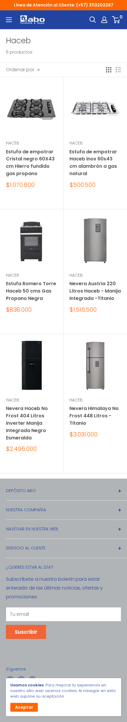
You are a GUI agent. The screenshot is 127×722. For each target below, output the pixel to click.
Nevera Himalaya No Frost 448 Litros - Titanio (94, 415)
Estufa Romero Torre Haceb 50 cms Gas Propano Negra (31, 291)
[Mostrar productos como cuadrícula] (108, 69)
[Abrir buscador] (92, 19)
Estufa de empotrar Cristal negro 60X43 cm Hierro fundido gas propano (30, 162)
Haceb (12, 143)
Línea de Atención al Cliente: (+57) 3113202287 (63, 5)
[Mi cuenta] (104, 19)
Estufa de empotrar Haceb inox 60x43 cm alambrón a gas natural (93, 162)
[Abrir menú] (9, 19)
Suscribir (26, 631)
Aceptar (24, 707)
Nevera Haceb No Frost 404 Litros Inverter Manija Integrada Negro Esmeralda (27, 423)
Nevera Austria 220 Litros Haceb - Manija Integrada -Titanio (95, 291)
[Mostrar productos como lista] (118, 69)
